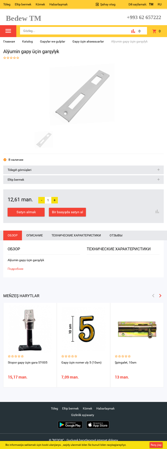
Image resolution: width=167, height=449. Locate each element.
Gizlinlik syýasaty (82, 415)
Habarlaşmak (58, 4)
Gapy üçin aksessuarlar (88, 41)
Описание (34, 235)
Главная (9, 41)
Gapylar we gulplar (52, 41)
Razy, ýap (156, 444)
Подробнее (15, 268)
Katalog (27, 41)
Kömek (40, 4)
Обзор (13, 235)
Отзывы (116, 235)
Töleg (6, 4)
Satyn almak (26, 212)
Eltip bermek (23, 4)
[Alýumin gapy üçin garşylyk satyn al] (82, 96)
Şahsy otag (107, 4)
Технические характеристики (76, 235)
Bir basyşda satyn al (67, 212)
